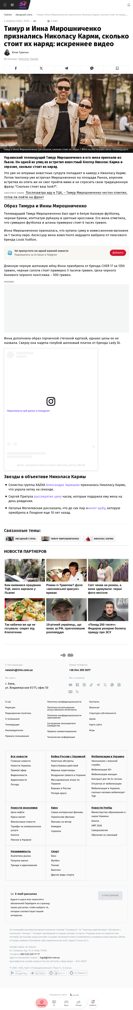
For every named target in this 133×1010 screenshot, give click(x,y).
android (19, 973)
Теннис (55, 865)
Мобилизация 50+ (101, 769)
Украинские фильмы (63, 816)
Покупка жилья (19, 860)
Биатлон (56, 869)
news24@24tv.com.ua (19, 670)
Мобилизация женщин (104, 774)
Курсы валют (18, 816)
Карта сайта (95, 725)
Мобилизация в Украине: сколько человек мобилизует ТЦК (108, 792)
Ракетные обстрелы (62, 760)
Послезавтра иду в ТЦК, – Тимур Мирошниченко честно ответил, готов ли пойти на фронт (65, 195)
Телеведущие (12, 725)
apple (38, 973)
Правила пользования (17, 736)
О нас (8, 702)
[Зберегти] (117, 68)
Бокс (53, 855)
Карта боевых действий (64, 765)
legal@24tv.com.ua (50, 957)
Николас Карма (28, 59)
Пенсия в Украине (21, 839)
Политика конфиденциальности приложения (64, 716)
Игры (92, 730)
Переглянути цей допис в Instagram (28, 410)
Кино (54, 807)
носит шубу (96, 508)
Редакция (10, 707)
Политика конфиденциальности (64, 702)
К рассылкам (110, 895)
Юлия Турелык (20, 52)
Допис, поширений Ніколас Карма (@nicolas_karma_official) (51, 465)
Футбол (55, 860)
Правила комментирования (62, 731)
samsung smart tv (78, 973)
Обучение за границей (104, 834)
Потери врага (58, 793)
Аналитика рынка (21, 855)
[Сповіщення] (129, 5)
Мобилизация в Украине (107, 756)
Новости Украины (21, 765)
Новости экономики (24, 807)
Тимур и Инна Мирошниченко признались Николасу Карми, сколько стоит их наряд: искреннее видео (82, 15)
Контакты (94, 702)
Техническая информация (61, 737)
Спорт (55, 851)
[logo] (22, 4)
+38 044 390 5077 (79, 670)
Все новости (19, 756)
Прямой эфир (18, 770)
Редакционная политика (18, 713)
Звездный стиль (24, 15)
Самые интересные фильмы (67, 812)
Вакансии (94, 707)
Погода (15, 784)
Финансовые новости (23, 821)
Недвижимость (21, 851)
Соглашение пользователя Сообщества (61, 724)
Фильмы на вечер (61, 821)
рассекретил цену (48, 497)
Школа (95, 820)
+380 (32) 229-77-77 (29, 954)
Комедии (56, 826)
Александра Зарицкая (63, 485)
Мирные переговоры (63, 770)
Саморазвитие (99, 830)
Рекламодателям (14, 730)
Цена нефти (17, 812)
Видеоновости (19, 775)
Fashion (8, 15)
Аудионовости (19, 779)
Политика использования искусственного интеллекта (62, 708)
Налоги (15, 834)
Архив (92, 719)
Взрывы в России (61, 788)
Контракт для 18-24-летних (106, 779)
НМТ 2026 (96, 825)
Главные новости (21, 760)
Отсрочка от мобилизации (106, 783)
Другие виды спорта (62, 874)
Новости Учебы (101, 807)
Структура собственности (102, 713)
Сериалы (56, 831)
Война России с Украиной (68, 756)
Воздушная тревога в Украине (68, 775)
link (70, 685)
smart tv (57, 973)
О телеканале (12, 719)
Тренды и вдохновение (24, 865)
